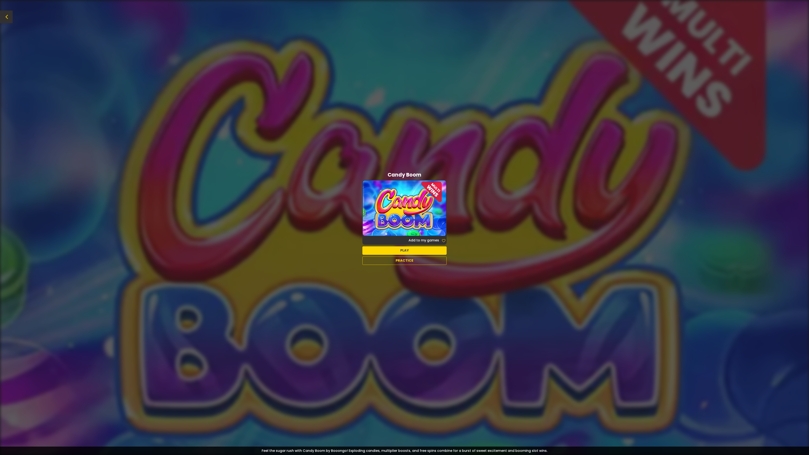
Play (404, 250)
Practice (404, 260)
